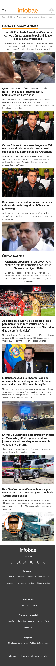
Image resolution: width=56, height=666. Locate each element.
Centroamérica (27, 583)
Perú (17, 583)
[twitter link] (19, 562)
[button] (4, 10)
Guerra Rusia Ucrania (42, 17)
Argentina (11, 621)
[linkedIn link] (43, 562)
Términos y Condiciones (18, 643)
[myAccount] (51, 10)
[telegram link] (37, 562)
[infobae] (28, 10)
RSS (28, 590)
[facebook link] (13, 562)
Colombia (21, 577)
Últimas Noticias (43, 583)
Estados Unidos (42, 577)
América (10, 577)
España (30, 577)
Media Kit (28, 627)
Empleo (33, 605)
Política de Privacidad (39, 643)
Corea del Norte (6, 17)
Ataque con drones (23, 17)
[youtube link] (31, 562)
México (10, 583)
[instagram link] (25, 562)
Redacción (23, 605)
